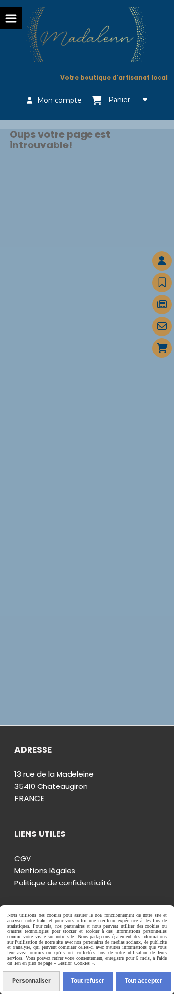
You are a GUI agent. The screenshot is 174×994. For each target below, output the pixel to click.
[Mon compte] (162, 261)
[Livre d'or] (162, 282)
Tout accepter (143, 981)
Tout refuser (87, 981)
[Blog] (162, 304)
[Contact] (162, 326)
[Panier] (162, 348)
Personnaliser (31, 981)
